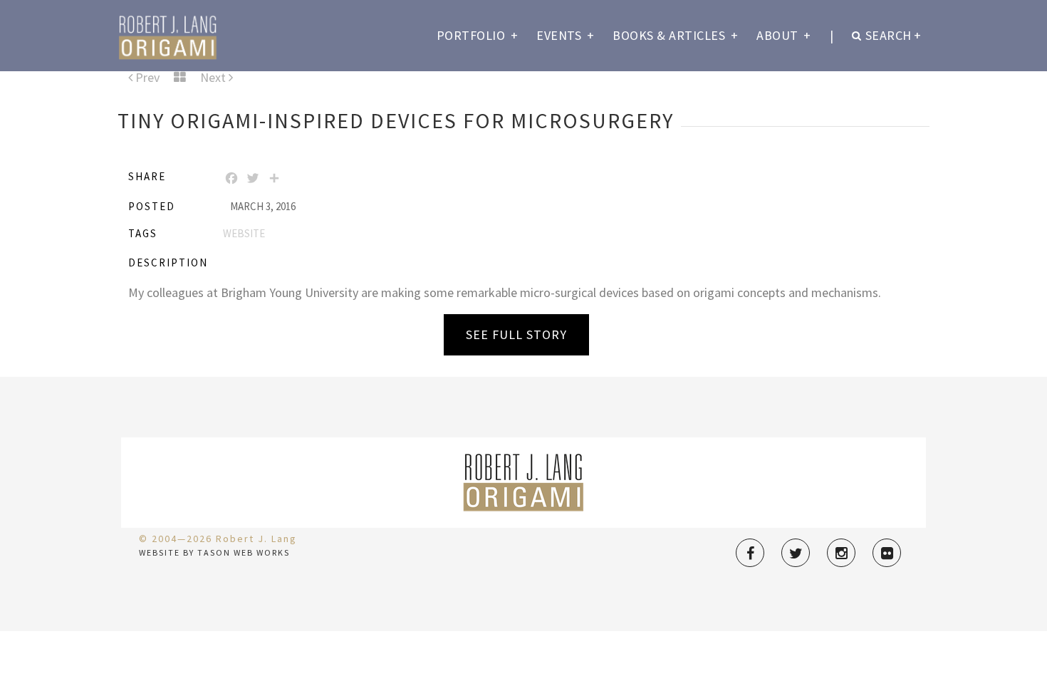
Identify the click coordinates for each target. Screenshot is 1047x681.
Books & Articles (675, 35)
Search (893, 35)
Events (565, 35)
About (783, 35)
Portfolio (478, 35)
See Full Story (516, 334)
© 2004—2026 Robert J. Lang (218, 538)
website (244, 233)
